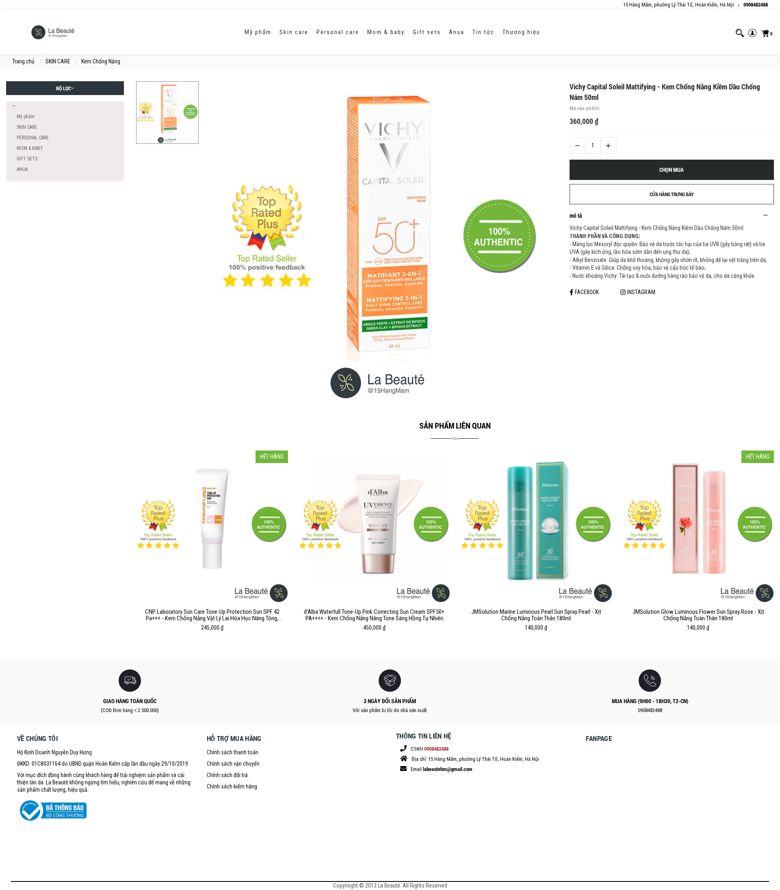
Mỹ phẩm (258, 32)
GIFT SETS (427, 32)
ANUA (456, 32)
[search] (740, 32)
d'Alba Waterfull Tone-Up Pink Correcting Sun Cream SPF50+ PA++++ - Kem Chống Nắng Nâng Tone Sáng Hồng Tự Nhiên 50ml (374, 614)
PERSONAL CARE (337, 32)
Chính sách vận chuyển (233, 763)
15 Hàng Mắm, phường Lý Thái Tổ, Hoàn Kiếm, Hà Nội (678, 5)
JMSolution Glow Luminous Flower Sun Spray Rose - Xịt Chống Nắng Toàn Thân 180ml (698, 614)
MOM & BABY (386, 32)
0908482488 (755, 4)
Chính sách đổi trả (227, 775)
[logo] (52, 32)
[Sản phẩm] (13, 106)
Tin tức (483, 32)
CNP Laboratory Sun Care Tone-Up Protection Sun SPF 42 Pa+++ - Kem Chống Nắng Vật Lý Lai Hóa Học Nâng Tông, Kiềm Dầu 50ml (212, 614)
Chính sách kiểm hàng (232, 786)
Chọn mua (671, 169)
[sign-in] (752, 32)
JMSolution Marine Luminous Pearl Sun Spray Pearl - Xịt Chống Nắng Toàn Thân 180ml (536, 614)
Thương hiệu (521, 32)
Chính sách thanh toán (232, 752)
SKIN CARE (294, 32)
